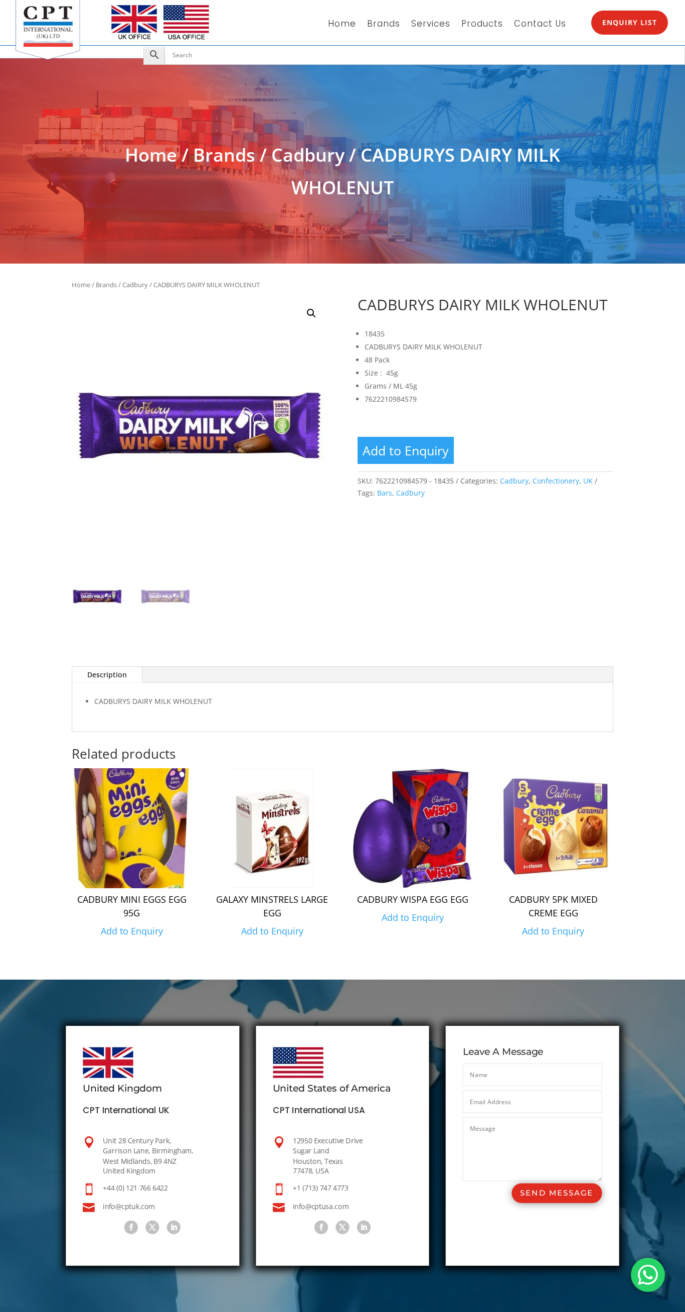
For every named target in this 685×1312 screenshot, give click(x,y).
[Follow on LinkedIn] (174, 1227)
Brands (383, 25)
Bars (384, 493)
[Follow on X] (152, 1227)
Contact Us (540, 25)
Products (482, 25)
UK (588, 481)
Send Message (556, 1193)
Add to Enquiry (406, 450)
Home (342, 25)
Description (107, 674)
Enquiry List (629, 22)
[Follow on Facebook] (131, 1227)
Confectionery (556, 481)
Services (430, 25)
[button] (311, 313)
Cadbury (308, 155)
